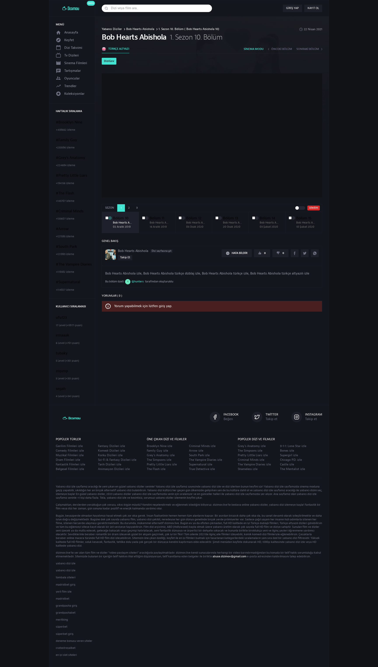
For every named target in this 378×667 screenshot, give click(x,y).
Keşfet (69, 40)
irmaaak (62, 335)
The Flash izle (156, 469)
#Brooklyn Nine (69, 122)
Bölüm (120, 218)
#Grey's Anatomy (70, 157)
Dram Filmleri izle (68, 460)
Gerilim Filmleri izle (69, 446)
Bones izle (287, 451)
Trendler (70, 86)
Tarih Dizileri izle (109, 464)
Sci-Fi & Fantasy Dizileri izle (117, 460)
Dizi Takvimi (73, 48)
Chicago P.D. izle (291, 460)
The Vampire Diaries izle (205, 460)
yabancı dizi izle (65, 563)
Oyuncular (72, 78)
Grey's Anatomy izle (161, 455)
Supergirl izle (289, 455)
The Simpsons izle (159, 460)
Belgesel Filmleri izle (70, 469)
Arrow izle (196, 451)
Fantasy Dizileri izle (111, 446)
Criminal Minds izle (202, 446)
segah (61, 388)
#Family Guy (66, 140)
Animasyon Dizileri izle (114, 469)
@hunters (137, 281)
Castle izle (287, 464)
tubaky (62, 353)
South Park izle (199, 455)
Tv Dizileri (71, 55)
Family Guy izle (157, 451)
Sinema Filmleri (75, 63)
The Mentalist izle (292, 469)
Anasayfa (71, 32)
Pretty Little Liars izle (162, 464)
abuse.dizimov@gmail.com (229, 556)
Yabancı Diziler (112, 29)
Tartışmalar (72, 71)
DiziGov (109, 61)
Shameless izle (247, 469)
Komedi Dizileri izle (111, 451)
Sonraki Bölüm (307, 49)
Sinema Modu (254, 49)
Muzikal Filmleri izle (70, 455)
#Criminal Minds (69, 211)
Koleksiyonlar (74, 94)
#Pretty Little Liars (71, 175)
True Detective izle (202, 469)
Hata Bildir (239, 253)
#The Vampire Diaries (74, 264)
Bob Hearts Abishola (140, 29)
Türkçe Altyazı (118, 49)
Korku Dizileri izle (110, 455)
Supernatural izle (200, 464)
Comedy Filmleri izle (70, 451)
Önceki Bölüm (281, 49)
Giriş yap (292, 8)
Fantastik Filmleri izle (70, 464)
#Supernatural (68, 282)
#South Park (66, 246)
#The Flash (65, 193)
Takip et (125, 257)
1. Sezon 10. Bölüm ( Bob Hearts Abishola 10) (189, 29)
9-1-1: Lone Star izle (293, 446)
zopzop (62, 371)
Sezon (109, 207)
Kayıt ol (313, 8)
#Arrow (62, 229)
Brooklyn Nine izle (159, 446)
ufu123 (61, 317)
